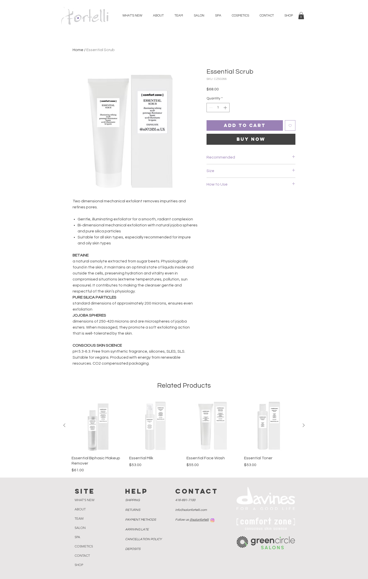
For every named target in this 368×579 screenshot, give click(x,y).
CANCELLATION (143, 539)
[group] (184, 436)
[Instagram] (212, 520)
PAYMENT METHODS (141, 519)
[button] (301, 15)
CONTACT (82, 555)
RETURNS (133, 510)
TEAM (79, 518)
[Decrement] (210, 107)
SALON (80, 528)
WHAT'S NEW (84, 500)
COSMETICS (84, 546)
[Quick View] (98, 425)
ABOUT (80, 509)
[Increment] (226, 107)
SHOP (79, 565)
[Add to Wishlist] (290, 125)
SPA (77, 537)
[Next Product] (304, 425)
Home (78, 50)
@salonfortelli (199, 519)
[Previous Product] (64, 425)
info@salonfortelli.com (191, 510)
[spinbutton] (218, 107)
